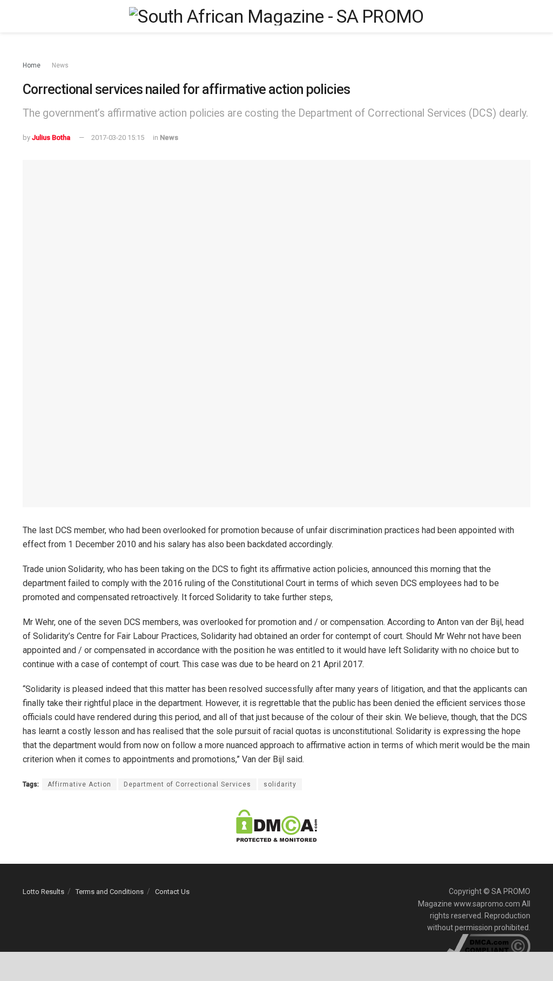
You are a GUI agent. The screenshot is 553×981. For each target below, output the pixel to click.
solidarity (280, 784)
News (60, 65)
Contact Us (172, 892)
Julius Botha (51, 137)
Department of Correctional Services (187, 784)
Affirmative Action (79, 784)
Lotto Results (43, 892)
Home (32, 65)
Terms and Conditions (110, 892)
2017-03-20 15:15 (117, 137)
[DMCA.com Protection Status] (276, 825)
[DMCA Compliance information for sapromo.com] (488, 945)
